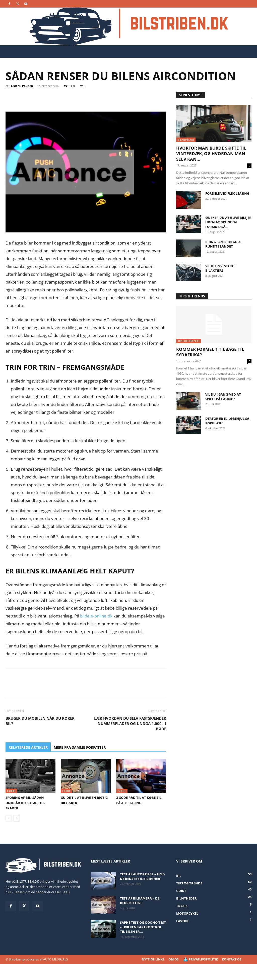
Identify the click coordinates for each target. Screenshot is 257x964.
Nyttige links (153, 959)
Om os (173, 959)
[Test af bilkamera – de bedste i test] (103, 905)
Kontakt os (231, 959)
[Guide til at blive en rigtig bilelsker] (86, 776)
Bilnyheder (186, 140)
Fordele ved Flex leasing (227, 193)
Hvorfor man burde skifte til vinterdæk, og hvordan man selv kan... (211, 153)
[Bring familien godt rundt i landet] (188, 248)
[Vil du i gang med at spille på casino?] (188, 401)
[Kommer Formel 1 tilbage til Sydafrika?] (213, 324)
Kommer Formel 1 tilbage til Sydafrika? (210, 352)
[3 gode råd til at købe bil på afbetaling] (141, 776)
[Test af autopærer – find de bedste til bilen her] (103, 880)
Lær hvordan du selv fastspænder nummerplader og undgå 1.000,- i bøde (130, 723)
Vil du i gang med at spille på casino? (223, 396)
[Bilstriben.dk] (128, 26)
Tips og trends (188, 341)
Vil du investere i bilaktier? (220, 268)
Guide (11, 791)
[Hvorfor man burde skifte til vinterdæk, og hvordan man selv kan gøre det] (213, 123)
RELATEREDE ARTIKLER (28, 747)
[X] (17, 4)
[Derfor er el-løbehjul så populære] (188, 425)
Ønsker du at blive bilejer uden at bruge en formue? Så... (228, 222)
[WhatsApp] (45, 97)
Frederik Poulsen (21, 86)
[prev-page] (9, 818)
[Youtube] (26, 4)
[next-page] (17, 818)
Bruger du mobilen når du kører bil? (40, 721)
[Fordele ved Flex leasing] (188, 200)
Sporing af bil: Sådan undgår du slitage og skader (25, 802)
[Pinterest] (34, 97)
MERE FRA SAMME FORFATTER (80, 747)
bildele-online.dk (96, 616)
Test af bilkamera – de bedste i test (139, 900)
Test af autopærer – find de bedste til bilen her (142, 876)
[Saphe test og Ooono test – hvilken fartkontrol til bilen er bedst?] (103, 929)
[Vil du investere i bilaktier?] (188, 272)
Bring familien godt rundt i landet (223, 244)
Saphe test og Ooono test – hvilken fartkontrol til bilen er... (143, 927)
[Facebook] (9, 4)
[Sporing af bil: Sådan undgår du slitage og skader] (30, 776)
